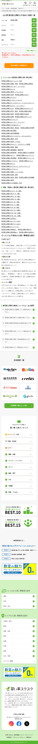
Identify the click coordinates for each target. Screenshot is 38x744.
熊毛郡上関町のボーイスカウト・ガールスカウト (16, 136)
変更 (34, 20)
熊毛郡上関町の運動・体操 (9, 83)
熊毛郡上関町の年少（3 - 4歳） (11, 193)
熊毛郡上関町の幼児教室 (8, 130)
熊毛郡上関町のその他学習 (26, 152)
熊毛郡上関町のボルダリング (24, 108)
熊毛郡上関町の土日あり (8, 218)
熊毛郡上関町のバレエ (26, 161)
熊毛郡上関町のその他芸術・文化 (11, 183)
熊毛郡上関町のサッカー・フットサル (13, 86)
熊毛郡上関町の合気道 (22, 114)
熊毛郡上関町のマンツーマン (10, 227)
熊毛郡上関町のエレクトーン (25, 155)
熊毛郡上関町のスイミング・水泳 (11, 81)
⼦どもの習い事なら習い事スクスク (19, 742)
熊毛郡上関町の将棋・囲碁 (9, 147)
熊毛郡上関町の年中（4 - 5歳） (11, 196)
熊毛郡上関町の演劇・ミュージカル (12, 172)
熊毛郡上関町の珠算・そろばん (11, 141)
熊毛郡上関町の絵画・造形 (9, 174)
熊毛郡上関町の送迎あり (26, 232)
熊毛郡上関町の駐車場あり (9, 232)
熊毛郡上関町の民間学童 (8, 152)
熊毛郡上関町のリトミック (26, 158)
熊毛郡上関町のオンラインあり (11, 221)
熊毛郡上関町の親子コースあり (11, 224)
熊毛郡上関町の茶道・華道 (9, 177)
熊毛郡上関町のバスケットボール (11, 100)
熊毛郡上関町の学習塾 (27, 128)
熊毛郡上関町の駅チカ (24, 229)
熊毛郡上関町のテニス (8, 89)
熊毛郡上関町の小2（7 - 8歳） (10, 204)
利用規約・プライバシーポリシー (16, 737)
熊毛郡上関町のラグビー (8, 97)
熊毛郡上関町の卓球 (7, 95)
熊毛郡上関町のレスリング (9, 119)
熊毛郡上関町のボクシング (23, 117)
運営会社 (28, 737)
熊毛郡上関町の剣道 (7, 114)
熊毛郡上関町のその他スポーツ (11, 125)
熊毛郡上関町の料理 (7, 180)
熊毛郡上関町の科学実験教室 (10, 133)
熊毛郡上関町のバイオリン (9, 161)
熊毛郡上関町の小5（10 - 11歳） (11, 213)
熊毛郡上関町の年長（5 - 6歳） (11, 199)
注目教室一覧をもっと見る (19, 405)
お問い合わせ (9, 735)
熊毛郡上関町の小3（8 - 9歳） (10, 207)
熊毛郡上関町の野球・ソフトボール (12, 92)
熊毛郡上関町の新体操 (26, 83)
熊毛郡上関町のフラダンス (9, 169)
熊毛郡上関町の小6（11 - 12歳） (11, 216)
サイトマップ (29, 735)
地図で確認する (31, 50)
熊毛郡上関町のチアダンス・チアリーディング (15, 166)
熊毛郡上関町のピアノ (8, 155)
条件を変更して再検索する (19, 65)
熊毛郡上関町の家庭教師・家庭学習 (12, 150)
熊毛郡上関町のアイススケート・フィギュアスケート (17, 103)
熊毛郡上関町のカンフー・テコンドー (13, 122)
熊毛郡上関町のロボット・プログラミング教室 (15, 144)
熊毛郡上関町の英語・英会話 (10, 128)
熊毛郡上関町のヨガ (7, 108)
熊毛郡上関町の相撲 (7, 117)
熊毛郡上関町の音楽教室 (8, 158)
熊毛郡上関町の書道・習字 (9, 139)
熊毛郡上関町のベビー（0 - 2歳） (11, 191)
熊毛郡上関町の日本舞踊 (26, 177)
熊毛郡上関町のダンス (8, 163)
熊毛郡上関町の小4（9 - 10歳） (11, 210)
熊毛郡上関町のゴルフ (22, 95)
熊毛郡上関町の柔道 (25, 111)
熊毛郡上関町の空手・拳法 (9, 111)
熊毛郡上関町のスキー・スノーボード (13, 106)
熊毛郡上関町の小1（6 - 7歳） (10, 202)
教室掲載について (19, 735)
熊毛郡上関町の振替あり (8, 229)
